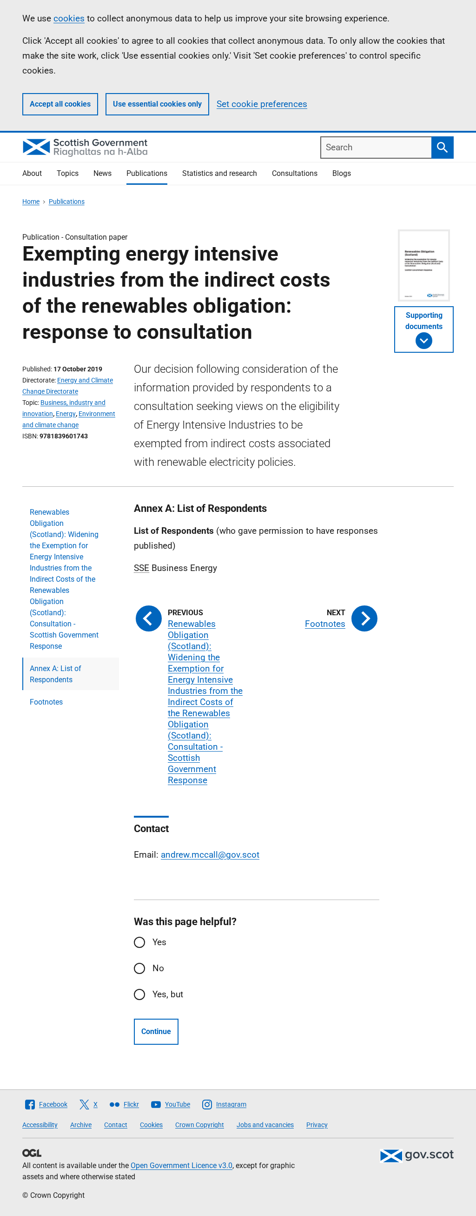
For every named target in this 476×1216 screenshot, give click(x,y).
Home (31, 201)
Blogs (341, 173)
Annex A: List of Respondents (55, 674)
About (32, 173)
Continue (156, 1031)
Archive (81, 1125)
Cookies (151, 1125)
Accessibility (40, 1125)
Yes (159, 942)
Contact (115, 1125)
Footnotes (46, 702)
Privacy (317, 1125)
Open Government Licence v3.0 (181, 1165)
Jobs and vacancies (265, 1125)
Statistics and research (219, 173)
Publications (146, 173)
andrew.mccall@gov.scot (210, 854)
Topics (68, 173)
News (102, 173)
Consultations (294, 173)
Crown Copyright (199, 1125)
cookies (69, 18)
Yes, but (167, 994)
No (158, 968)
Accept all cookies (60, 104)
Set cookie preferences (262, 104)
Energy (66, 413)
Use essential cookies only (157, 104)
